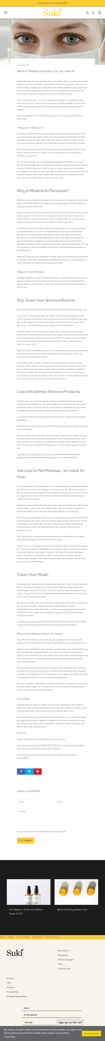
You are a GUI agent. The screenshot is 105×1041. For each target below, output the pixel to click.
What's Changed (65, 960)
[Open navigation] (5, 12)
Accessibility (12, 992)
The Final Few (64, 969)
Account (10, 987)
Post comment (25, 840)
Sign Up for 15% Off (70, 1022)
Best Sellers (63, 951)
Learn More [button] (9, 1037)
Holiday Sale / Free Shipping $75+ (52, 3)
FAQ (9, 983)
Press (60, 964)
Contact (10, 978)
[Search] (93, 12)
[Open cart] (99, 12)
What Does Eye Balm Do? (72, 910)
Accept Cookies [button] (91, 1033)
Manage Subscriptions (17, 996)
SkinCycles (63, 955)
